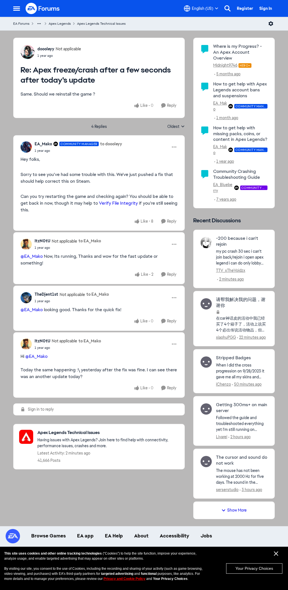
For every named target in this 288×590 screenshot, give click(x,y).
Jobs (206, 536)
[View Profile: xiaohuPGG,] (206, 303)
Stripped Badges (233, 358)
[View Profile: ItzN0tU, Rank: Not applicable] (26, 244)
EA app (85, 536)
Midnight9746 (225, 65)
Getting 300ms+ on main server (241, 407)
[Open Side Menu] (16, 8)
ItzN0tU (42, 240)
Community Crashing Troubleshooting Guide (236, 174)
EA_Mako (43, 143)
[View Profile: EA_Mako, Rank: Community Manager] (26, 147)
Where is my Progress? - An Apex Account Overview (237, 52)
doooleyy (45, 48)
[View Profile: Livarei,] (206, 409)
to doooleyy (111, 143)
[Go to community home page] (43, 8)
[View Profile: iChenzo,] (206, 362)
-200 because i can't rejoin (237, 241)
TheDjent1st (46, 294)
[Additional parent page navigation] (39, 24)
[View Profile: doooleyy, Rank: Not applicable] (28, 52)
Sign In (265, 8)
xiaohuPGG (226, 337)
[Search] (227, 8)
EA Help (114, 536)
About (141, 536)
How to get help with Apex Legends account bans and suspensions (240, 90)
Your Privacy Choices (254, 568)
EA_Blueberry (222, 187)
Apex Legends (60, 23)
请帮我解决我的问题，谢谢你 (241, 302)
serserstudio (227, 489)
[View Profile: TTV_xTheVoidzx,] (206, 242)
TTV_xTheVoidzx (230, 270)
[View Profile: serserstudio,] (206, 461)
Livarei (221, 436)
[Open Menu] (271, 24)
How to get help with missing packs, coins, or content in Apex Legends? (240, 134)
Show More (237, 510)
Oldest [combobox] (176, 127)
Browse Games (48, 536)
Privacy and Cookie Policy (124, 579)
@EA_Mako (32, 256)
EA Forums (21, 23)
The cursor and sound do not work (241, 460)
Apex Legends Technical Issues (101, 23)
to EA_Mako (89, 240)
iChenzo (223, 384)
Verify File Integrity (118, 203)
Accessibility (174, 536)
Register (245, 8)
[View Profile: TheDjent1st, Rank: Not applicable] (26, 297)
